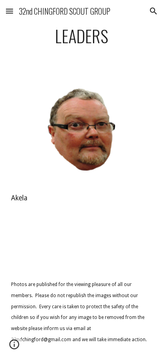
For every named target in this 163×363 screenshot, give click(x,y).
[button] (9, 11)
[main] (81, 39)
